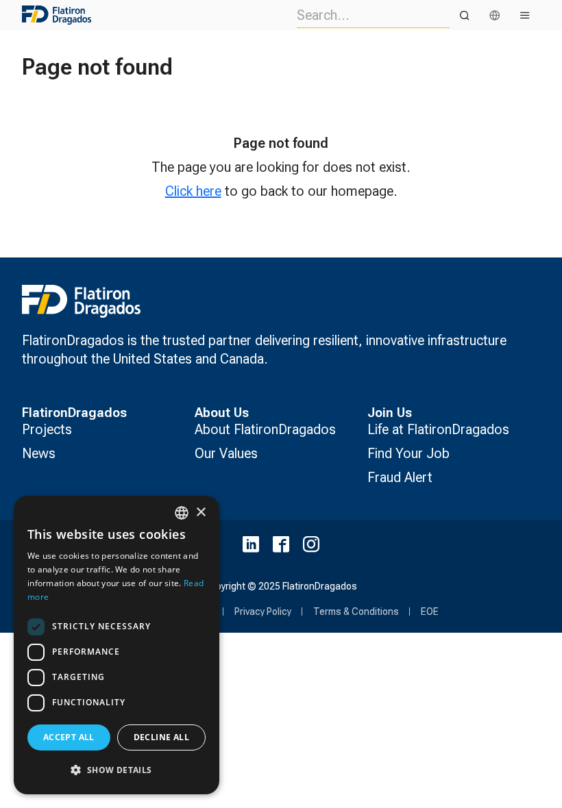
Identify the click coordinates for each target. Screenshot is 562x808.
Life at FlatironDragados (438, 429)
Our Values (226, 453)
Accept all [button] (69, 737)
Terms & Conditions (356, 611)
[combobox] (181, 513)
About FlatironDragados (265, 429)
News (39, 453)
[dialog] (116, 645)
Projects (47, 429)
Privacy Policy (262, 611)
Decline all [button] (161, 737)
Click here (193, 191)
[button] (116, 770)
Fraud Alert (399, 477)
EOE (430, 611)
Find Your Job (408, 453)
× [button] (200, 512)
